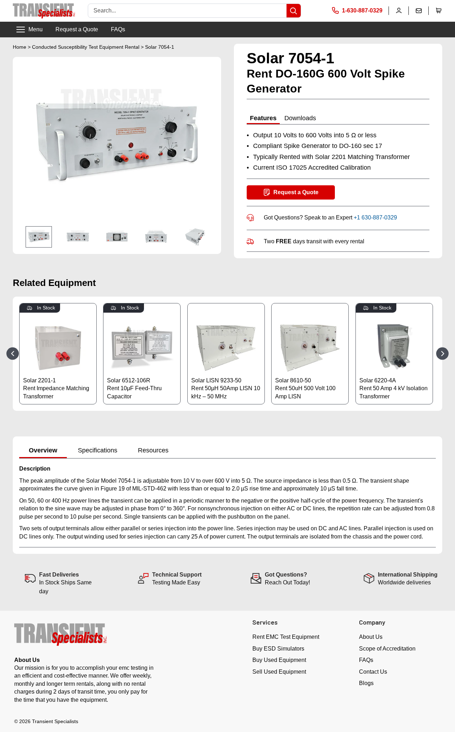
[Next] (442, 354)
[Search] (294, 10)
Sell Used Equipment (279, 672)
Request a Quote (76, 29)
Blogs (366, 683)
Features (263, 118)
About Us (370, 637)
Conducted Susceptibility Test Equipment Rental (85, 47)
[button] (438, 10)
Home (19, 47)
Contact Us (373, 672)
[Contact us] (418, 10)
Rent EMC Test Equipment (285, 637)
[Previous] (12, 354)
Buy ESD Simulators (278, 649)
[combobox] (187, 10)
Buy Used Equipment (279, 660)
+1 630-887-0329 (375, 217)
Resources (153, 450)
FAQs (118, 29)
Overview (43, 450)
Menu (35, 29)
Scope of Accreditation (387, 649)
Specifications (97, 450)
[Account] (398, 10)
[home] (44, 10)
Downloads (300, 118)
